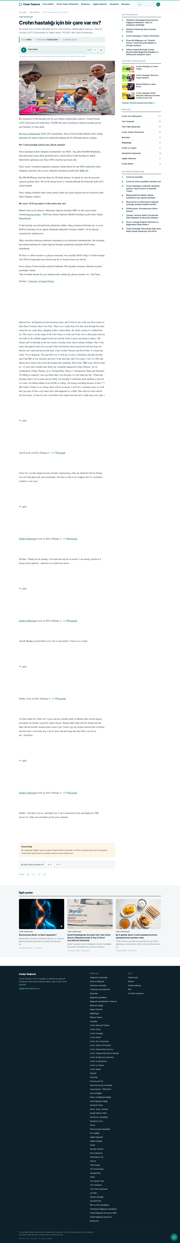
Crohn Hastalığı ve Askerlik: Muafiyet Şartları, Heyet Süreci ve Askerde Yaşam (143, 188)
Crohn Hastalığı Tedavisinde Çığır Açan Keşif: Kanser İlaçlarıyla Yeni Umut (143, 230)
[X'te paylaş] (33, 874)
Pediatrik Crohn (96, 1121)
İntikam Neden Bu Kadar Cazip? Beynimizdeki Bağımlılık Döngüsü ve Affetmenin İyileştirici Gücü (142, 52)
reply (24, 420)
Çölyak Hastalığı (96, 1197)
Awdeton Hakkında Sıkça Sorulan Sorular (141, 30)
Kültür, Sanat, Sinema (99, 1109)
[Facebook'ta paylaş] (39, 874)
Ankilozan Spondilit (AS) (100, 989)
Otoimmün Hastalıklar (99, 1117)
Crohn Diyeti (95, 1029)
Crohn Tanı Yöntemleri (141, 116)
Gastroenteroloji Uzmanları (101, 1085)
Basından (125, 4)
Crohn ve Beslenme (98, 1061)
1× (95, 50)
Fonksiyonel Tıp (96, 1081)
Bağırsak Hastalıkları (98, 997)
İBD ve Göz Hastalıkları (99, 1205)
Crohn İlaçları (95, 1069)
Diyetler (93, 1073)
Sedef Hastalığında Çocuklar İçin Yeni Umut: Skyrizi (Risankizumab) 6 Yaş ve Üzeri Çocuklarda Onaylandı (89, 938)
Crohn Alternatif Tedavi (99, 1025)
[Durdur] (101, 50)
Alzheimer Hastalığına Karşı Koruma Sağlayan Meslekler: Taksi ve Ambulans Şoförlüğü (142, 22)
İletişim (131, 981)
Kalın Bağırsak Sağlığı (99, 1101)
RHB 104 (84, 170)
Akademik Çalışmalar (141, 153)
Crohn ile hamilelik (134, 177)
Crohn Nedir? (48, 4)
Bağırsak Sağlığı (96, 1005)
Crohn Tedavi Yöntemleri (68, 4)
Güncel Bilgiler (96, 1093)
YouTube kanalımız (136, 993)
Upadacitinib (95, 1173)
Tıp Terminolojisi (96, 1169)
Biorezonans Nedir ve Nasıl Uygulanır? (38, 935)
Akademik (114, 4)
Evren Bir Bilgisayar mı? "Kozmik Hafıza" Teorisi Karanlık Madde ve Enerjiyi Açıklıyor (141, 43)
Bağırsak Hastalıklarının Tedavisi (103, 1001)
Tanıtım (93, 1161)
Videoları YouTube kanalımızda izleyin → (138, 103)
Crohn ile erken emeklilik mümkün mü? (143, 181)
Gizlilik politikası (134, 985)
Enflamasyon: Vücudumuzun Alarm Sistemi (142, 209)
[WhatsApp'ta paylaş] (27, 874)
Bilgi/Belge (141, 143)
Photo (92, 1125)
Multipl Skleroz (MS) (98, 1113)
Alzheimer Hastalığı (98, 985)
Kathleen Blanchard (28, 538)
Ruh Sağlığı (94, 1133)
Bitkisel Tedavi (96, 1017)
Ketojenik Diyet (96, 1105)
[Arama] (158, 4)
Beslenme (85, 4)
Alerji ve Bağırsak (97, 981)
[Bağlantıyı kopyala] (44, 874)
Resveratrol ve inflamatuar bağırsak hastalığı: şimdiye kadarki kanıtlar (142, 203)
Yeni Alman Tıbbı (97, 1181)
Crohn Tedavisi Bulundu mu (101, 1049)
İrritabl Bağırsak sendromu (101, 1217)
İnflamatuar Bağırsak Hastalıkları (103, 1209)
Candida (93, 1021)
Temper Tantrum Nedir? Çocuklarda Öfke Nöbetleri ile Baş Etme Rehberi (142, 216)
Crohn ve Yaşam (141, 148)
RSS (129, 989)
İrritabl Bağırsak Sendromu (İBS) (103, 1213)
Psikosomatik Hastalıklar (100, 1129)
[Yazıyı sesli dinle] (23, 50)
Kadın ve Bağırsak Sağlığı (100, 1097)
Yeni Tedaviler (34, 12)
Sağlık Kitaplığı (96, 1141)
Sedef (92, 1145)
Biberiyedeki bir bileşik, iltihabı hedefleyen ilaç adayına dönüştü (140, 196)
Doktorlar (94, 1077)
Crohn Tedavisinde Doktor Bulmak (104, 1053)
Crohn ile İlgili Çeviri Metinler (102, 1057)
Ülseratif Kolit (95, 1201)
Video (92, 1177)
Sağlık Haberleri (100, 4)
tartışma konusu (34, 214)
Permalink (60, 452)
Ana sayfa (22, 12)
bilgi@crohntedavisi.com (29, 988)
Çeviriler (93, 1193)
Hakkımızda (133, 977)
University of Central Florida (41, 281)
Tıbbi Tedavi (95, 1165)
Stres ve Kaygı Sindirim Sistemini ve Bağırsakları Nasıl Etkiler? (142, 223)
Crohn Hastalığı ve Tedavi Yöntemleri (142, 36)
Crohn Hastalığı (96, 1033)
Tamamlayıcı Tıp (96, 1157)
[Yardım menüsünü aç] (174, 1237)
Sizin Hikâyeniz (96, 1153)
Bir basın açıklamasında (29, 133)
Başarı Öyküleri (96, 1009)
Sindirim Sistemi (96, 1149)
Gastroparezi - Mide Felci (100, 1089)
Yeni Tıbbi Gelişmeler (141, 127)
